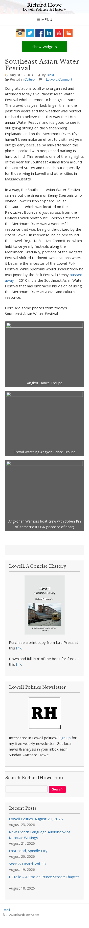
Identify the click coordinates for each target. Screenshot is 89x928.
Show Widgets (44, 46)
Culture (29, 79)
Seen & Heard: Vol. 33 (27, 863)
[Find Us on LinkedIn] (49, 33)
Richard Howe (44, 5)
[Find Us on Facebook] (39, 33)
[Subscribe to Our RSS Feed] (68, 33)
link (18, 648)
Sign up (65, 737)
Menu (46, 19)
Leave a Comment (59, 79)
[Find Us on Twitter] (30, 33)
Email (6, 910)
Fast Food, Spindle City (28, 850)
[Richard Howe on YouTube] (59, 33)
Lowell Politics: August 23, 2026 (36, 818)
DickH (51, 75)
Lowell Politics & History (44, 9)
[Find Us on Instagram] (20, 33)
